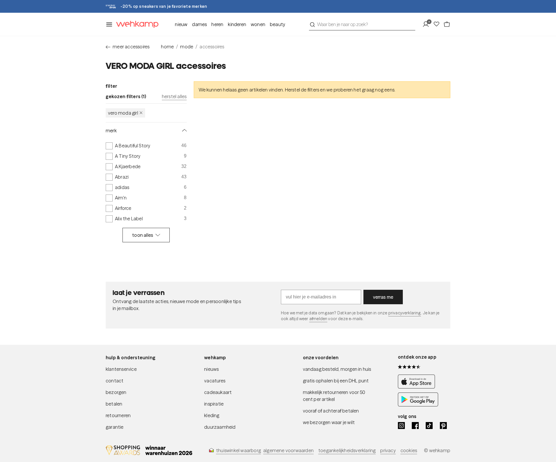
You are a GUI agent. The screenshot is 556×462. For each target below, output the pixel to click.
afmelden (318, 318)
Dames (199, 24)
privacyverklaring (404, 313)
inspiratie (214, 404)
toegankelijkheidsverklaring (347, 450)
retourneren (118, 415)
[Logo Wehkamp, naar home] (135, 24)
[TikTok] (429, 425)
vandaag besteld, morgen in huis (337, 369)
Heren (217, 24)
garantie (115, 427)
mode (186, 47)
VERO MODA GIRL (123, 113)
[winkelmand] (446, 24)
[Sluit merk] (183, 130)
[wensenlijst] (438, 24)
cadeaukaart (218, 392)
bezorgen (116, 392)
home (167, 47)
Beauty (277, 24)
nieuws (211, 369)
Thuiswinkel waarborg (238, 450)
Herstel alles (174, 96)
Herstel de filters (302, 90)
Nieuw (181, 24)
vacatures (214, 381)
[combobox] (362, 24)
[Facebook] (415, 425)
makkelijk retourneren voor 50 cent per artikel (334, 395)
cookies (408, 450)
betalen (114, 404)
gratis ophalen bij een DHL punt (336, 381)
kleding (211, 415)
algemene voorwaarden (288, 450)
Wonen (258, 24)
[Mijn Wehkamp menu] (427, 24)
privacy (388, 450)
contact (114, 381)
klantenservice (121, 369)
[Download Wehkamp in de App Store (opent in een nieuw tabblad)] (418, 387)
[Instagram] (401, 425)
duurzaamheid (219, 427)
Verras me (383, 297)
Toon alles (142, 235)
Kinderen (237, 24)
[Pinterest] (443, 425)
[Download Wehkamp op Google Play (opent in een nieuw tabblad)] (418, 405)
